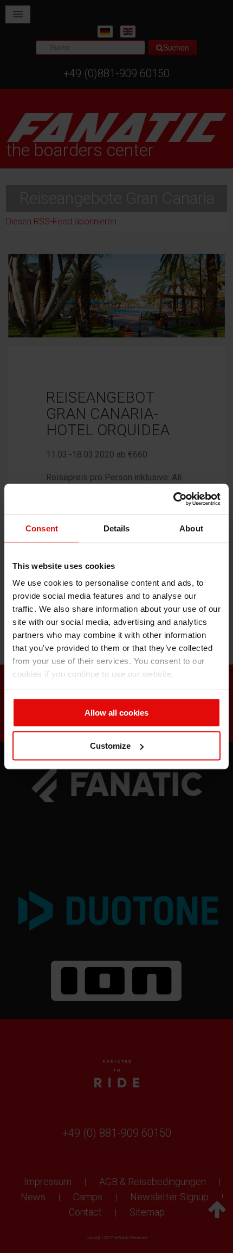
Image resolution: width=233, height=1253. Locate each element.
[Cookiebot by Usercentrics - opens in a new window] (173, 499)
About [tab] (191, 527)
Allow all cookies (116, 712)
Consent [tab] (41, 527)
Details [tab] (116, 527)
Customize (110, 745)
